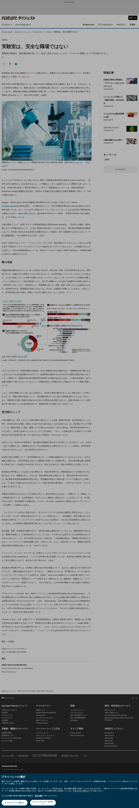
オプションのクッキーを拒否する (43, 802)
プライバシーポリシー (81, 791)
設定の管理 (38, 796)
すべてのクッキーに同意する (14, 803)
